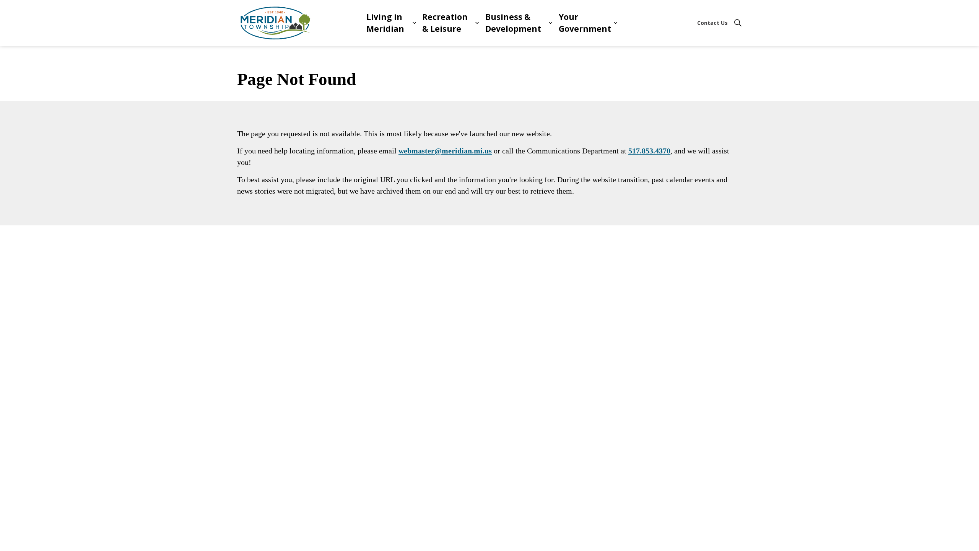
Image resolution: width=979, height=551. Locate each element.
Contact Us (712, 22)
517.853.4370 (649, 151)
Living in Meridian (385, 22)
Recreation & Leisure (445, 22)
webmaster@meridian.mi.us (445, 151)
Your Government (585, 22)
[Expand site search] (737, 23)
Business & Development (513, 22)
